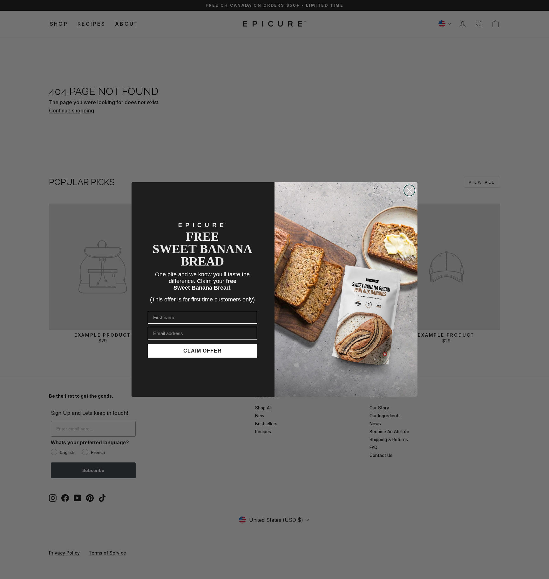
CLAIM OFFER (202, 350)
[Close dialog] (409, 190)
